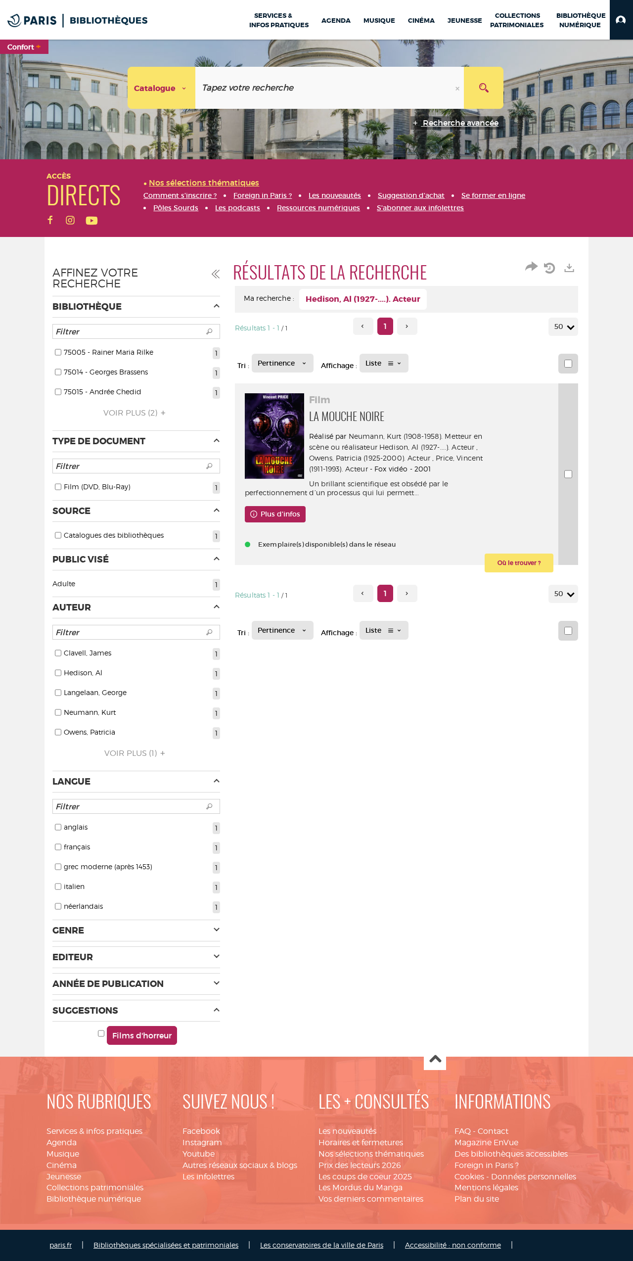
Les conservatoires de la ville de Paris (321, 1245)
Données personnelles (533, 1176)
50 (558, 326)
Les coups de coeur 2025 (365, 1176)
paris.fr (60, 1245)
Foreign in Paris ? (486, 1165)
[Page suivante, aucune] (407, 326)
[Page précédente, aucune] (363, 326)
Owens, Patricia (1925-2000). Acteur (369, 458)
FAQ (462, 1131)
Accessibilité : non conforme (453, 1245)
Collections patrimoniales (94, 1187)
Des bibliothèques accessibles (511, 1154)
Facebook (201, 1131)
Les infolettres (208, 1176)
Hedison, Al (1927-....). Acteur (426, 447)
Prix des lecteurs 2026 (359, 1165)
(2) (131, 413)
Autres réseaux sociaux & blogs (239, 1165)
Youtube (198, 1154)
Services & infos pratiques (94, 1131)
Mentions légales (486, 1187)
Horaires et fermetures (360, 1142)
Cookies (469, 1176)
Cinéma (61, 1165)
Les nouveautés (347, 1131)
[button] (621, 20)
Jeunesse (63, 1176)
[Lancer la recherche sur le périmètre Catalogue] (483, 88)
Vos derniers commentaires (370, 1199)
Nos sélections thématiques (371, 1154)
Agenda (61, 1142)
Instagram (202, 1142)
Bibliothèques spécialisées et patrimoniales (165, 1245)
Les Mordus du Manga (360, 1187)
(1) (131, 753)
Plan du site (476, 1199)
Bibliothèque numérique (93, 1199)
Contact (493, 1131)
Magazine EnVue (486, 1142)
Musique (62, 1154)
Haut (435, 1059)
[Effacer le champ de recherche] (458, 88)
